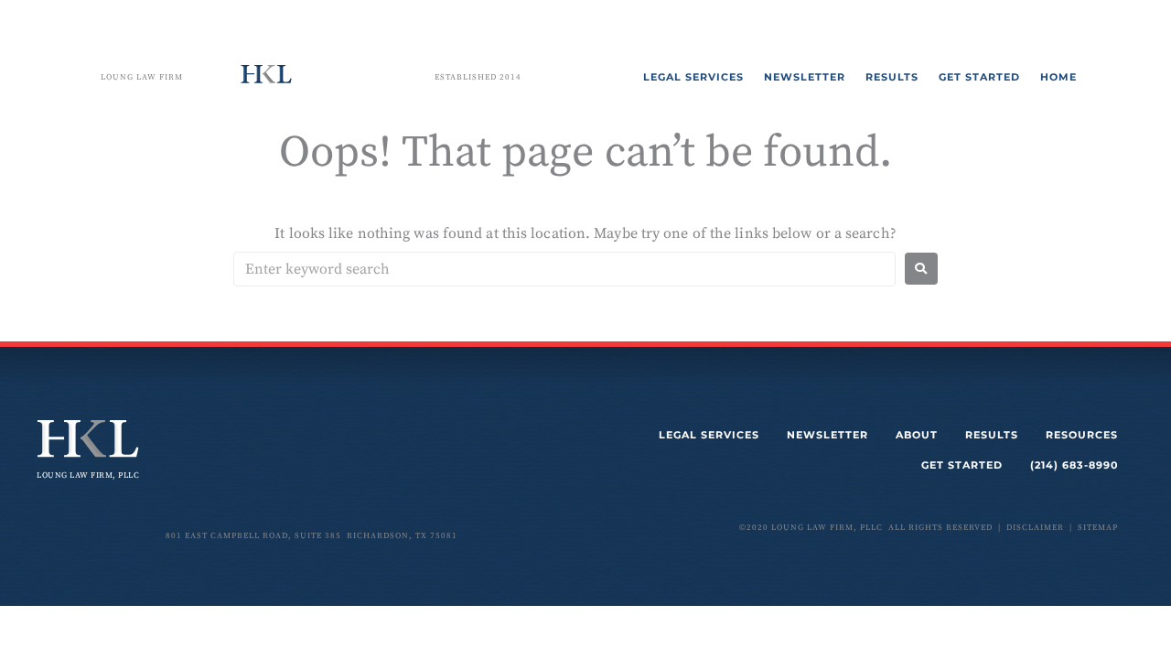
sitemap (1098, 528)
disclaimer (1035, 528)
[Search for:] (564, 269)
